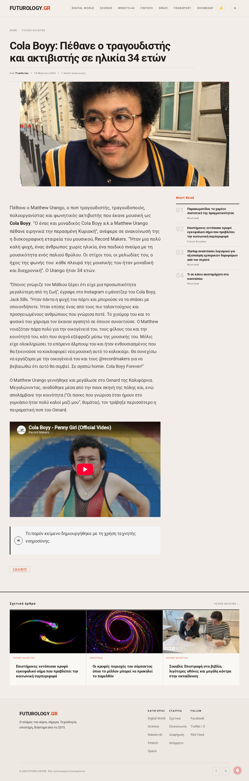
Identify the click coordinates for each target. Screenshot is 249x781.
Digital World (83, 8)
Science (106, 8)
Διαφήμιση (176, 734)
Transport (182, 8)
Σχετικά (174, 718)
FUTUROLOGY (30, 8)
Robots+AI (126, 8)
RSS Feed (197, 734)
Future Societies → (226, 604)
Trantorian (21, 73)
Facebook (197, 718)
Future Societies (33, 30)
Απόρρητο (176, 743)
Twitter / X (198, 726)
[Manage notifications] (237, 770)
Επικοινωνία (178, 726)
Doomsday (205, 8)
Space (163, 8)
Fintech (146, 8)
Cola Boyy (20, 569)
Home (13, 30)
